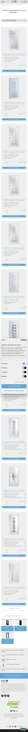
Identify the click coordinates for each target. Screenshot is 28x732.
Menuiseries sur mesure (7, 4)
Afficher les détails (19, 381)
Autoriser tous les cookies (14, 386)
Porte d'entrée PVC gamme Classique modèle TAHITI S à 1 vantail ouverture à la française (14, 151)
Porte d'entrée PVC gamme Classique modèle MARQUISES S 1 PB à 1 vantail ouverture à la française (14, 54)
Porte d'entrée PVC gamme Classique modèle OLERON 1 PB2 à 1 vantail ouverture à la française (14, 103)
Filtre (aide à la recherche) (10, 20)
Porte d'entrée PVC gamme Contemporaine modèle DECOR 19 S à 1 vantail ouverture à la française (14, 588)
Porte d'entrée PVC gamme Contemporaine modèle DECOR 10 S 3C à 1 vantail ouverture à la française (14, 539)
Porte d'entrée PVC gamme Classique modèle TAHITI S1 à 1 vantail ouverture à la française (14, 200)
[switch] (24, 368)
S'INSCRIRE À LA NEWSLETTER (13, 675)
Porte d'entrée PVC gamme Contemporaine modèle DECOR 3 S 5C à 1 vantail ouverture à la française (14, 442)
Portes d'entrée (20, 4)
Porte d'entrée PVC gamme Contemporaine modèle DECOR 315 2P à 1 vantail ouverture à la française (14, 491)
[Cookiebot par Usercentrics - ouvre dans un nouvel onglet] (20, 340)
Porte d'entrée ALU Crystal (7, 639)
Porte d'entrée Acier (20, 627)
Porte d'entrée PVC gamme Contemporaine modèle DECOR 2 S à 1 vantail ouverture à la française (14, 297)
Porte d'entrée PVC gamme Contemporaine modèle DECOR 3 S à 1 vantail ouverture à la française (14, 394)
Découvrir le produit (14, 70)
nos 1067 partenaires (11, 347)
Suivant (22, 610)
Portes (14, 4)
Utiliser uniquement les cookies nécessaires (14, 390)
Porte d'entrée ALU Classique (7, 627)
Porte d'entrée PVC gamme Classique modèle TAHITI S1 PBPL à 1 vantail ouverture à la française (14, 248)
